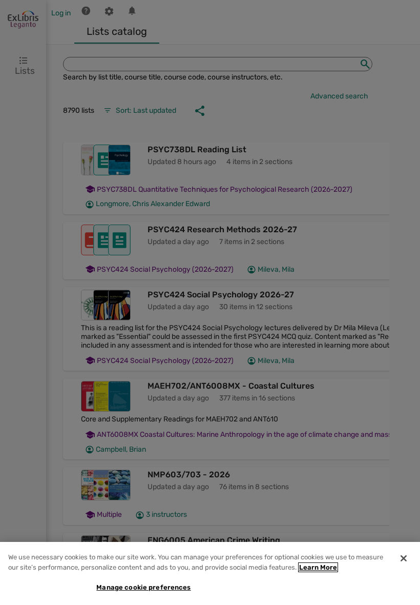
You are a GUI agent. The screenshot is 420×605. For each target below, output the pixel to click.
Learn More (318, 567)
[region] (210, 573)
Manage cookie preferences (143, 587)
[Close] (403, 558)
